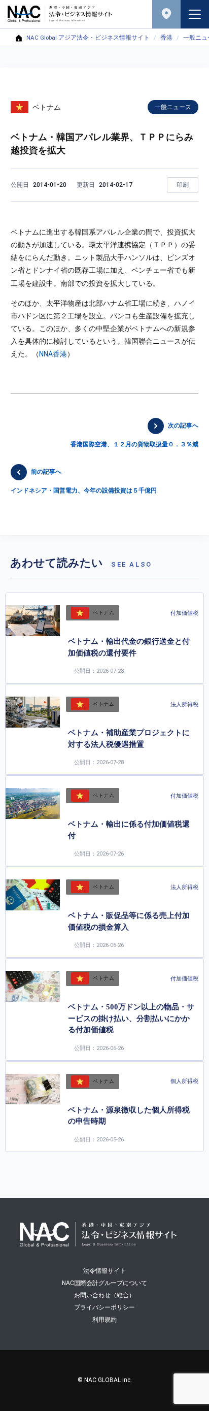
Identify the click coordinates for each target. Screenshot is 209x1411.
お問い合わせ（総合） (104, 1295)
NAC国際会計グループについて (104, 1283)
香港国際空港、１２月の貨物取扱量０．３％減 (134, 435)
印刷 (183, 184)
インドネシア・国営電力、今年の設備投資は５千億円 (84, 481)
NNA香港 (53, 354)
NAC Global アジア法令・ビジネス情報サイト (88, 38)
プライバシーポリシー (104, 1307)
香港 (166, 38)
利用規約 (104, 1319)
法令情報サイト (104, 1270)
